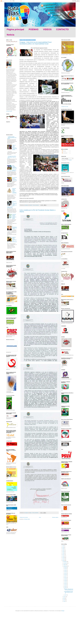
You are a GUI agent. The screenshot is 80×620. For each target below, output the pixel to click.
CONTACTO (62, 29)
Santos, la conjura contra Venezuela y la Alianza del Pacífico (14, 147)
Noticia (10, 34)
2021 (63, 548)
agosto (64, 596)
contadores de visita (64, 106)
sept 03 (65, 586)
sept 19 (65, 573)
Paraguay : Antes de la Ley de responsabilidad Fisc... (69, 589)
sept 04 (65, 584)
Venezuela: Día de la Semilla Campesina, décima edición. (14, 216)
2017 (63, 554)
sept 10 (65, 577)
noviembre (65, 563)
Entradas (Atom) (27, 519)
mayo (64, 601)
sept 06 (65, 581)
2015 (63, 557)
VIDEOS (47, 29)
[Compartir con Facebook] (44, 205)
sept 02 (65, 587)
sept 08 (65, 580)
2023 (63, 545)
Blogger (63, 610)
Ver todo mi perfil (9, 111)
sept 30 (65, 567)
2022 (63, 547)
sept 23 (65, 571)
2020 (63, 550)
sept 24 (65, 570)
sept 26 (65, 568)
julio (64, 598)
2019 (63, 551)
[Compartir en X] (43, 205)
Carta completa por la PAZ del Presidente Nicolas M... (68, 592)
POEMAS (33, 29)
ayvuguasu (9, 67)
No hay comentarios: (35, 512)
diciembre (65, 561)
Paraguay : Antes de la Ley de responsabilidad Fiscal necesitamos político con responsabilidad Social (35, 43)
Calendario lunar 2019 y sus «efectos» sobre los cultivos (11, 157)
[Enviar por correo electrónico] (41, 205)
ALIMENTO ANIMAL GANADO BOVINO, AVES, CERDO (12, 137)
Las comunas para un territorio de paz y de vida (14, 179)
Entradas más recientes (24, 517)
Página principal (15, 29)
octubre (64, 564)
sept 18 (65, 574)
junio (64, 599)
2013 (63, 560)
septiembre (65, 566)
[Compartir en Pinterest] (45, 205)
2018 (63, 553)
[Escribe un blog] (42, 205)
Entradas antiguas (55, 517)
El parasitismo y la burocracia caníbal (14, 227)
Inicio (40, 517)
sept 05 (65, 583)
